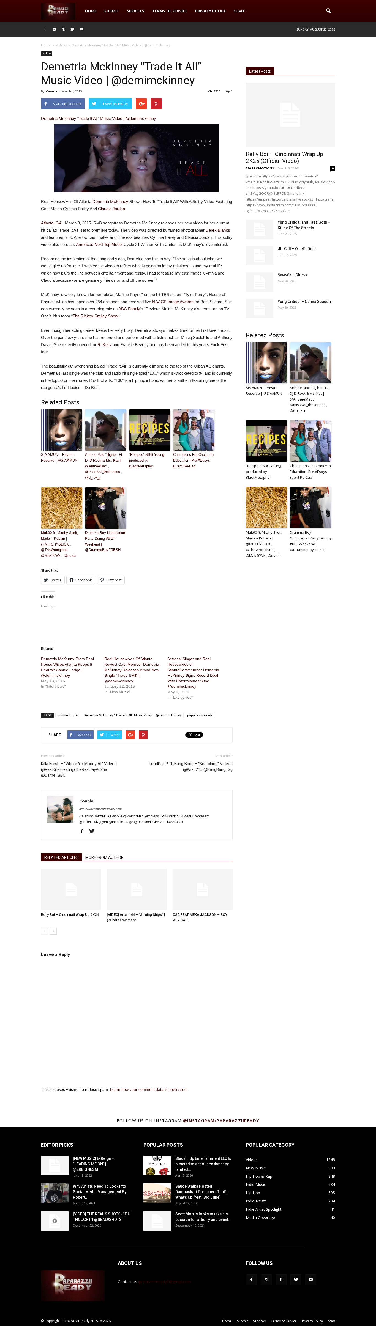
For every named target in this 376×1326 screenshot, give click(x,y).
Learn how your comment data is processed (148, 1089)
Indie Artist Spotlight (264, 1209)
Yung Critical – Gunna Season (304, 301)
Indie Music (256, 1184)
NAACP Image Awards (173, 301)
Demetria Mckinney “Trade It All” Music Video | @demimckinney (98, 118)
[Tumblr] (63, 29)
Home (91, 10)
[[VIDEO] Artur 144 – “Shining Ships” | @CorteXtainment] (137, 889)
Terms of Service (169, 10)
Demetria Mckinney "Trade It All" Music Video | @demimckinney (132, 715)
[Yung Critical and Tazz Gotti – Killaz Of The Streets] (259, 229)
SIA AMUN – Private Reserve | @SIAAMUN (59, 457)
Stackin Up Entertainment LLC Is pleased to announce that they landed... (203, 1164)
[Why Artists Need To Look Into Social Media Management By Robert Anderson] (55, 1193)
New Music (256, 1168)
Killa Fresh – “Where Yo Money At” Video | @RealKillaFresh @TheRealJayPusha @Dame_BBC (79, 769)
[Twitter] (72, 29)
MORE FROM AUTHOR (104, 857)
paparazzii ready (200, 715)
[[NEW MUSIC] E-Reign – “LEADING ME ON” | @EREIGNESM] (55, 1165)
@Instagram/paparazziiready (221, 1120)
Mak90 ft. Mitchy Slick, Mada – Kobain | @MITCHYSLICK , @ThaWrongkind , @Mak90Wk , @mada (59, 544)
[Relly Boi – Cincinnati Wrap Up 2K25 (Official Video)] (290, 115)
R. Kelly (104, 344)
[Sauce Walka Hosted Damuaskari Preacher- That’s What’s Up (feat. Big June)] (157, 1193)
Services (135, 10)
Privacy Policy (210, 10)
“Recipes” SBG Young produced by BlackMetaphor (146, 460)
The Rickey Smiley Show (95, 316)
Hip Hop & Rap (259, 1176)
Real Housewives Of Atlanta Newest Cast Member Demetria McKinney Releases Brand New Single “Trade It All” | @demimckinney (131, 670)
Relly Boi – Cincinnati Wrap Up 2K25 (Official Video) (284, 157)
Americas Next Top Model (99, 244)
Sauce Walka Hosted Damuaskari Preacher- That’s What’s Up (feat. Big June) (201, 1191)
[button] (328, 11)
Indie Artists (256, 1201)
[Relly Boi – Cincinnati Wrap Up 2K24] (71, 889)
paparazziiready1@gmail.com (165, 1281)
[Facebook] (45, 29)
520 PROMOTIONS (260, 168)
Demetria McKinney (110, 201)
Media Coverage (260, 1217)
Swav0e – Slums (292, 275)
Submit (111, 10)
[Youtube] (81, 29)
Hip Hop (253, 1192)
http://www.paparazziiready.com (100, 808)
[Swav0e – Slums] (259, 282)
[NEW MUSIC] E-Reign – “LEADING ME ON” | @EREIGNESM (94, 1164)
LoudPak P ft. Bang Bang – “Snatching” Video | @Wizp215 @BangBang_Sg (191, 766)
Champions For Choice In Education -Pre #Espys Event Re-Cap (193, 460)
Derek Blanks (218, 230)
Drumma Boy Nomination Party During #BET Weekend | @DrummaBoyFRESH (105, 541)
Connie (51, 91)
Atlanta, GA (51, 223)
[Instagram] (54, 29)
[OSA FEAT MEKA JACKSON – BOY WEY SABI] (203, 889)
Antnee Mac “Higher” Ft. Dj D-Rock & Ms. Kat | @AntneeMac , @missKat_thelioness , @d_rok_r (104, 466)
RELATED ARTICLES (61, 857)
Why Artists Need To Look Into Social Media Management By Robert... (99, 1191)
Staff (239, 10)
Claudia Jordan (111, 208)
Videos (47, 53)
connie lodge (68, 715)
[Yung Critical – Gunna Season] (259, 308)
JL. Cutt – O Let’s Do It (296, 248)
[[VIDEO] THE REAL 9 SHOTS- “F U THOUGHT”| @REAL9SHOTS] (55, 1221)
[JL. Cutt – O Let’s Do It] (259, 255)
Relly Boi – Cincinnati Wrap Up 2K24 (70, 915)
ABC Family (129, 308)
